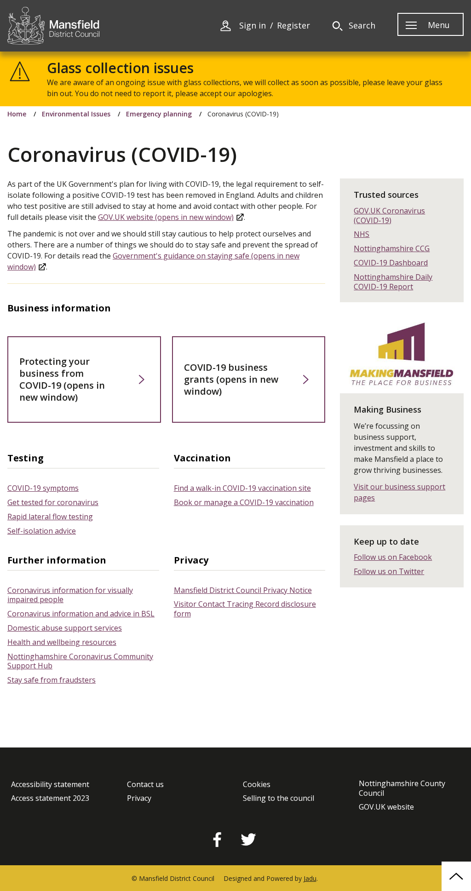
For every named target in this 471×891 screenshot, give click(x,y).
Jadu (310, 878)
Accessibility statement (50, 784)
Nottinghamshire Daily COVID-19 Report (393, 282)
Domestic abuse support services (64, 628)
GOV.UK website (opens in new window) (166, 217)
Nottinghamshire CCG (392, 248)
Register (293, 25)
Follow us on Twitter (389, 571)
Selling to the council (278, 798)
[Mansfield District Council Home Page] (53, 26)
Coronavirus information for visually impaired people (70, 595)
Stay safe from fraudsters (51, 680)
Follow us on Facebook (393, 557)
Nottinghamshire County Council (402, 788)
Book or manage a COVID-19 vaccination (244, 502)
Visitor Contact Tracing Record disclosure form (245, 609)
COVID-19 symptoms (43, 488)
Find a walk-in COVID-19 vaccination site (242, 488)
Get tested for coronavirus (52, 502)
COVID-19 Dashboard (391, 263)
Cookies (256, 784)
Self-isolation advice (41, 531)
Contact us (145, 784)
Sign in (252, 25)
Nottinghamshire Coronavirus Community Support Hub (80, 661)
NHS (361, 234)
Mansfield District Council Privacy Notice (243, 590)
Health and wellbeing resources (61, 642)
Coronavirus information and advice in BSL (81, 614)
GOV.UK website (386, 807)
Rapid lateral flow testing (50, 517)
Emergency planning (159, 114)
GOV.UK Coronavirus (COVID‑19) (389, 215)
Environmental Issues (76, 114)
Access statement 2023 (50, 798)
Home (16, 114)
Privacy (139, 798)
